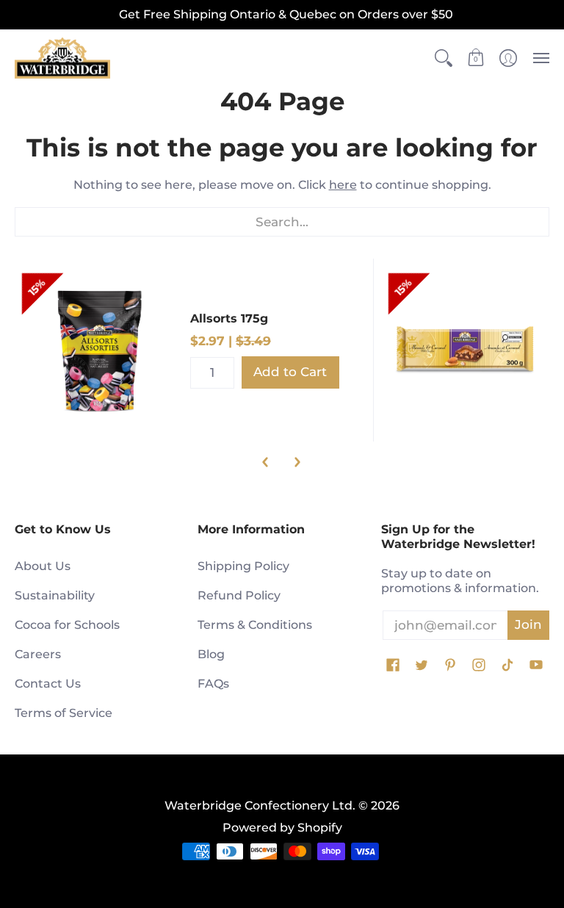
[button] (443, 58)
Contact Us (48, 684)
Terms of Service (63, 713)
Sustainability (55, 595)
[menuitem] (443, 58)
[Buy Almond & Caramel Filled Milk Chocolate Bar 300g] (465, 350)
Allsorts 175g (229, 318)
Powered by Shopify (282, 828)
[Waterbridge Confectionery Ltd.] (62, 58)
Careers (38, 654)
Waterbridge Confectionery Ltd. (259, 805)
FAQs (213, 684)
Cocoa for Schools (67, 625)
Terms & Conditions (255, 625)
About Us (42, 566)
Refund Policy (239, 595)
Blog (211, 654)
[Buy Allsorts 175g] (99, 350)
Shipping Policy (243, 566)
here (343, 185)
